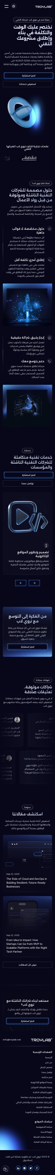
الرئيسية (48, 1057)
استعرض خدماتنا (27, 84)
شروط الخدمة (46, 1132)
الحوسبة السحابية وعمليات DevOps (36, 1097)
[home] (43, 6)
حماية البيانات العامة (43, 1142)
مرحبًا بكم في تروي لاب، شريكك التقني (33, 20)
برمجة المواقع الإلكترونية (41, 1082)
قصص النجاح (46, 1067)
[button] (13, 6)
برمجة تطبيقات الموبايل (41, 1087)
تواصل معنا (27, 483)
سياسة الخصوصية (44, 1127)
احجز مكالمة (47, 1077)
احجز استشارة (28, 75)
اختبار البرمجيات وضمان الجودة (38, 1112)
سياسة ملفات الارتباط (43, 1137)
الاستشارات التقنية (44, 1107)
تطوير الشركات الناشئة (42, 1092)
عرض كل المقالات (28, 964)
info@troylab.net (12, 1039)
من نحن (48, 1062)
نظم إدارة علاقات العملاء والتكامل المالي (34, 1102)
